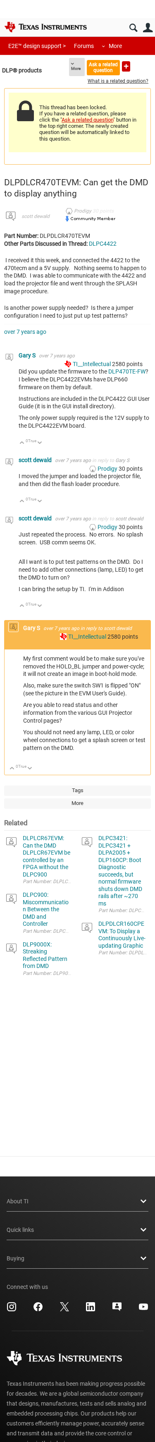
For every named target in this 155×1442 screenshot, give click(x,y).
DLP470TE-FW (126, 371)
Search (133, 28)
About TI (18, 1201)
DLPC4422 (103, 243)
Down (39, 443)
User (148, 28)
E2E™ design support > (37, 46)
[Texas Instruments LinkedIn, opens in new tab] (90, 1309)
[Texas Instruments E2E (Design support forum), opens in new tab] (117, 1309)
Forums (84, 46)
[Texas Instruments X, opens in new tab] (64, 1309)
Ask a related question (103, 67)
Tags (77, 790)
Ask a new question (126, 66)
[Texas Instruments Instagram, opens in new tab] (12, 1309)
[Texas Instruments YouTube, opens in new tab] (143, 1309)
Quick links (20, 1229)
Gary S (28, 355)
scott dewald (35, 216)
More (115, 46)
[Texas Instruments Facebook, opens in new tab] (38, 1309)
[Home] (45, 27)
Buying (15, 1258)
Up (22, 443)
